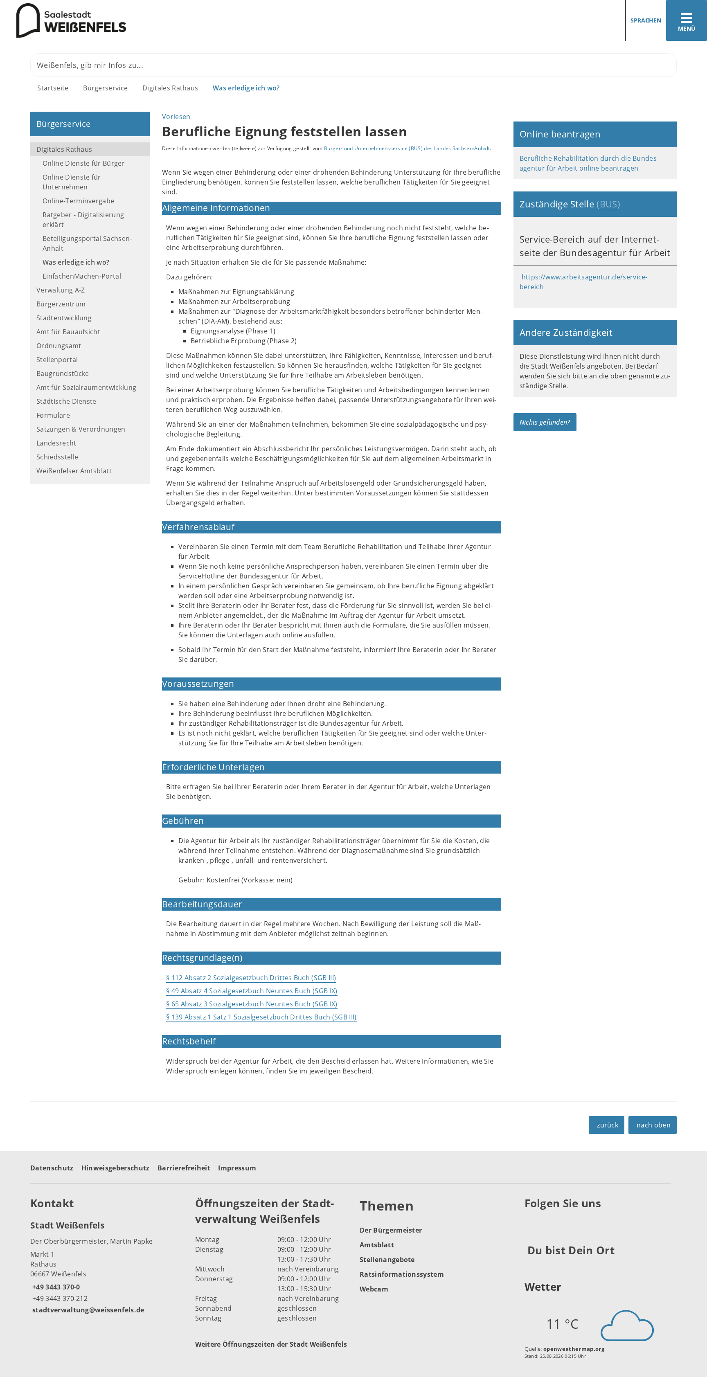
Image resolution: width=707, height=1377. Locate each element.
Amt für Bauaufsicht (68, 331)
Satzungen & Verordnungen (81, 429)
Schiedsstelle (57, 456)
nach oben (654, 1125)
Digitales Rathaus (170, 87)
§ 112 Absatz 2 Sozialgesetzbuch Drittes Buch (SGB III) (251, 977)
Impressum (237, 1167)
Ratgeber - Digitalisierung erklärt (83, 219)
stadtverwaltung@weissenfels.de (87, 1309)
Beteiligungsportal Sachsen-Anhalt (87, 243)
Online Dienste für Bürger (84, 163)
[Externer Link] (532, 1223)
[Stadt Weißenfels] (106, 1267)
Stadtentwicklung (64, 317)
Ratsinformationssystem (402, 1274)
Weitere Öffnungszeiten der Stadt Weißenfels (271, 1344)
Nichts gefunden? (545, 422)
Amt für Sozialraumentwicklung (86, 387)
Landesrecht (56, 443)
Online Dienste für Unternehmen (72, 182)
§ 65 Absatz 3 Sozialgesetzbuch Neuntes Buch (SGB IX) (252, 1003)
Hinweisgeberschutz (115, 1167)
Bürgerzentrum (61, 303)
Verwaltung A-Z (60, 290)
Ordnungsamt (58, 345)
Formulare (53, 415)
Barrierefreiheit (184, 1167)
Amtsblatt (377, 1244)
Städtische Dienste (66, 401)
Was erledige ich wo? (246, 87)
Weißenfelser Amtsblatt (74, 470)
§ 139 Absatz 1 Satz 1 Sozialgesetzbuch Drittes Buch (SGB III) (261, 1017)
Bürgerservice (105, 87)
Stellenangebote (387, 1259)
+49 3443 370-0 (55, 1287)
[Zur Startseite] (173, 20)
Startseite (52, 87)
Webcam (374, 1289)
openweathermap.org (573, 1348)
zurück (607, 1125)
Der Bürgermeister (391, 1230)
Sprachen (645, 20)
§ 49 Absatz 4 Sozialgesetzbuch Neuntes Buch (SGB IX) (252, 990)
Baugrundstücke (62, 373)
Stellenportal (57, 359)
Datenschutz (52, 1167)
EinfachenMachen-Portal (82, 276)
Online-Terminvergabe (78, 200)
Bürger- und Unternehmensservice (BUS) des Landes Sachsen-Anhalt (407, 148)
